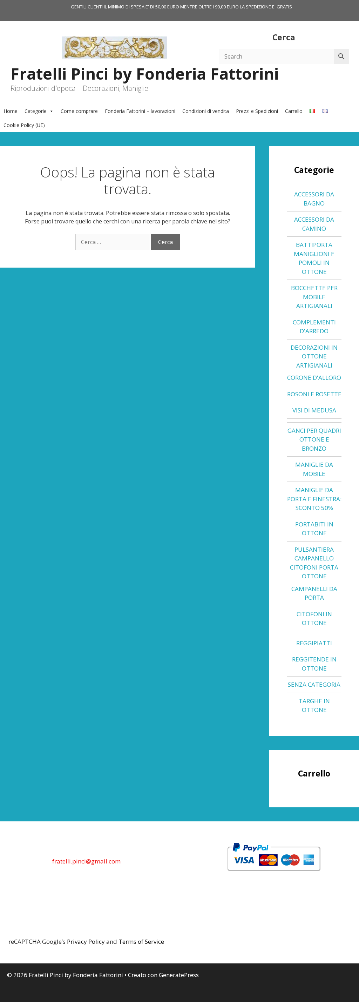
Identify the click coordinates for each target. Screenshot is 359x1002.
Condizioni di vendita (205, 111)
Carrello (294, 111)
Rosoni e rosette (314, 394)
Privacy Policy (86, 941)
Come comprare (79, 111)
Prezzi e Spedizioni (257, 111)
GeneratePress (179, 975)
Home (11, 111)
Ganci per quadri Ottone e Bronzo (314, 439)
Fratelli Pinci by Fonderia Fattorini (145, 73)
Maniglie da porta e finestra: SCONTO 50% (314, 499)
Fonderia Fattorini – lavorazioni (140, 111)
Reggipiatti (314, 643)
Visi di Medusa (314, 410)
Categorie (36, 111)
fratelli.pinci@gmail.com (86, 861)
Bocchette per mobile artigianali (314, 297)
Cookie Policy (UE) (24, 125)
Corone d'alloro (314, 378)
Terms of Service (141, 941)
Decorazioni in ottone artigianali (314, 356)
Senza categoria (314, 684)
